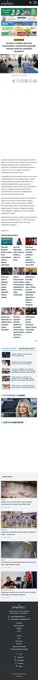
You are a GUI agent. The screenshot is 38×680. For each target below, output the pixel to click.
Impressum (19, 641)
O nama (19, 636)
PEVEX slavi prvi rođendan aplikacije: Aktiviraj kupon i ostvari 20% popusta (23, 386)
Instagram (20, 660)
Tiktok (20, 666)
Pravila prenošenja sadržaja (19, 649)
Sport (19, 631)
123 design (19, 676)
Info (19, 638)
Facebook (20, 657)
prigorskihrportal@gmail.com (20, 619)
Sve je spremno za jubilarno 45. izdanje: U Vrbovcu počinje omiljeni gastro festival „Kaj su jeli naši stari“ (22, 378)
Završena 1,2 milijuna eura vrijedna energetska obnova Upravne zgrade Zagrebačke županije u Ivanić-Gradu (23, 370)
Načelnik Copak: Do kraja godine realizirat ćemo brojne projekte (21, 362)
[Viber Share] (22, 81)
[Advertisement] (19, 102)
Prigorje (19, 628)
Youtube (20, 663)
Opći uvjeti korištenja (19, 646)
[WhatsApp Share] (30, 81)
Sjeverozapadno (19, 40)
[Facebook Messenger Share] (13, 81)
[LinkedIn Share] (34, 81)
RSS (20, 654)
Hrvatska (19, 623)
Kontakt (19, 644)
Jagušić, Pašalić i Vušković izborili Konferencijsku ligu (21, 355)
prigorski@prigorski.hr (18, 616)
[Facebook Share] (18, 81)
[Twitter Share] (26, 81)
